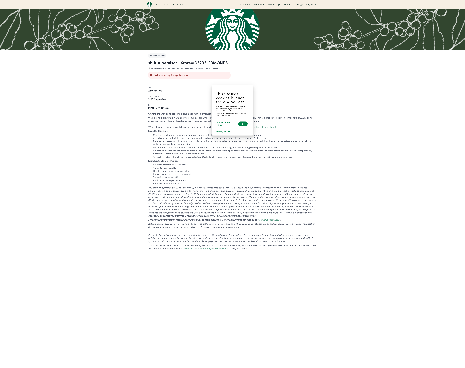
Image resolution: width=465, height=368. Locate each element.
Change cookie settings (223, 123)
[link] (149, 4)
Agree (243, 124)
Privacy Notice (223, 131)
